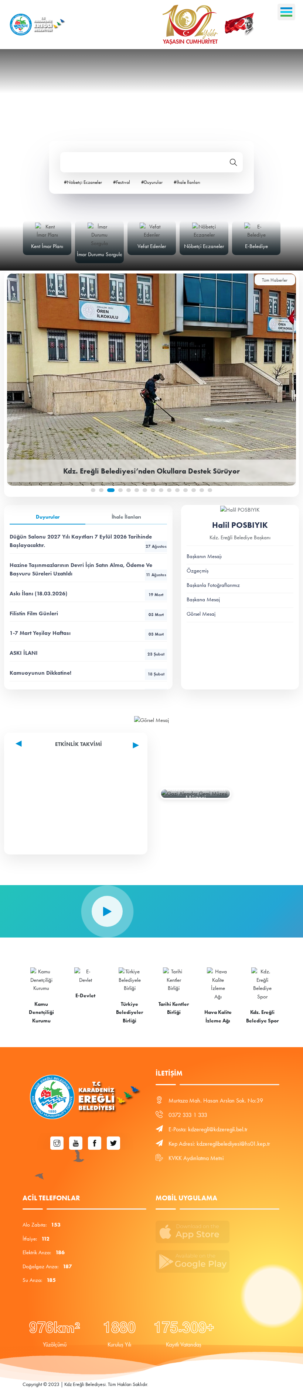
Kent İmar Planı (47, 246)
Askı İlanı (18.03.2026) (86, 593)
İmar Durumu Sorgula (100, 254)
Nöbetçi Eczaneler (204, 246)
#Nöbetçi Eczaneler (83, 182)
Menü (286, 12)
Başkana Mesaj (203, 599)
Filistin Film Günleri (86, 613)
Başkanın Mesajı (204, 556)
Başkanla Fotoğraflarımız (213, 585)
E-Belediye (256, 246)
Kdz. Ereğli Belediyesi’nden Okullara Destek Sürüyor (151, 471)
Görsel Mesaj (201, 613)
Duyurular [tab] (47, 517)
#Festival (121, 182)
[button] (93, 490)
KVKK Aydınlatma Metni (196, 1158)
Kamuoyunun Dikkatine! (87, 673)
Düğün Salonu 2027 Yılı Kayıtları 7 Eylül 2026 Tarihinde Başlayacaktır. (88, 541)
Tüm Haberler (274, 280)
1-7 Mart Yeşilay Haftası (86, 633)
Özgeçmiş (197, 570)
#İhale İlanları (187, 182)
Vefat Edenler (151, 246)
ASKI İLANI (87, 653)
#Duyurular (152, 182)
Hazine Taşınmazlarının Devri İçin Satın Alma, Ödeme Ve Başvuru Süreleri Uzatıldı (88, 569)
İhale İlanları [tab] (126, 517)
